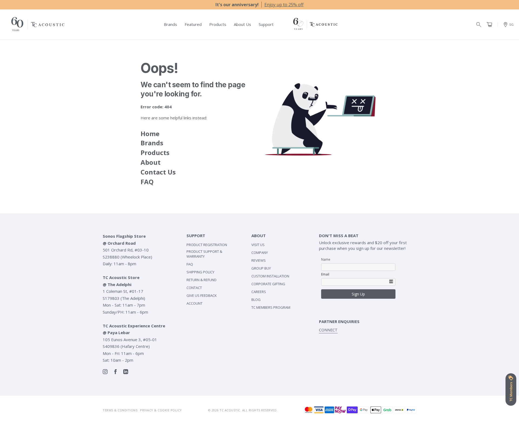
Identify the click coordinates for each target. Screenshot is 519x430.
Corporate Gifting (268, 283)
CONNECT (328, 329)
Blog (256, 299)
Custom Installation (270, 276)
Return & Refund (202, 279)
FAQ (147, 181)
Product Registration (207, 244)
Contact (194, 287)
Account (194, 303)
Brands (152, 142)
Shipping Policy (200, 272)
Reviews (258, 260)
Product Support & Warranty (204, 254)
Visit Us (258, 244)
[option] (259, 4)
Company (259, 252)
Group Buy (261, 268)
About (151, 162)
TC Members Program (270, 307)
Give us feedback (202, 295)
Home (150, 133)
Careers (258, 291)
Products (155, 152)
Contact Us (158, 171)
